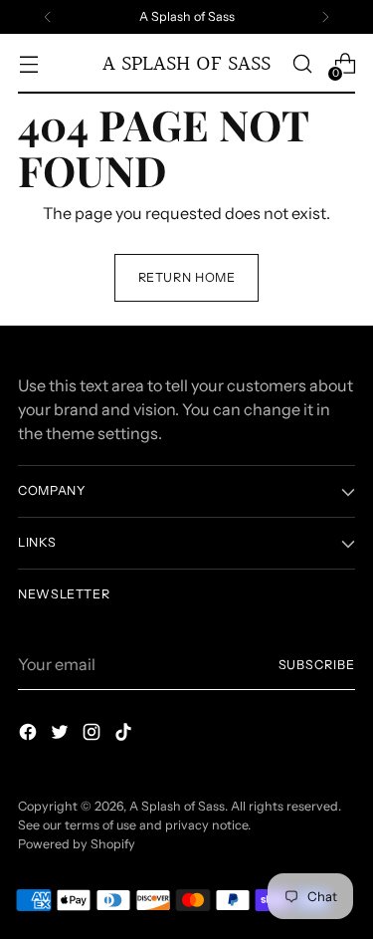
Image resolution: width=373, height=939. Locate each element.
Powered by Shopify (76, 843)
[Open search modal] (301, 64)
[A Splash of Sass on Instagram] (93, 735)
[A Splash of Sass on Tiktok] (125, 735)
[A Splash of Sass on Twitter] (62, 735)
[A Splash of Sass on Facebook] (30, 735)
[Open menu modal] (28, 64)
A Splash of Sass (177, 806)
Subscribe (317, 664)
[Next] (325, 17)
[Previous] (48, 17)
